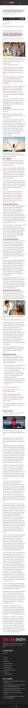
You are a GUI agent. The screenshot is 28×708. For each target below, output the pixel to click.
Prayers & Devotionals (10, 414)
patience (14, 255)
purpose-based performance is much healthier (15, 185)
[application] (14, 19)
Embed (8, 21)
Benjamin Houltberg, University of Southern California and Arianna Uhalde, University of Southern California (13, 38)
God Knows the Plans (7, 411)
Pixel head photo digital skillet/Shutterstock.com (14, 319)
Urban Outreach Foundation (9, 669)
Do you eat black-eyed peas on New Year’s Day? (13, 11)
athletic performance (7, 89)
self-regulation (21, 332)
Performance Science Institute (9, 92)
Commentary (20, 12)
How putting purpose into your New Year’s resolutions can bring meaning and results (13, 34)
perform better (20, 220)
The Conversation (21, 403)
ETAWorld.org (6, 672)
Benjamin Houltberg (7, 394)
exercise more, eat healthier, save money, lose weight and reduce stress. (13, 72)
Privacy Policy (6, 661)
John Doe (6, 696)
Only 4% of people (16, 80)
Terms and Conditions (8, 663)
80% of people (8, 76)
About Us (6, 657)
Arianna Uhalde (16, 397)
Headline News (6, 14)
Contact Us (5, 652)
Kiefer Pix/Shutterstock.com (9, 156)
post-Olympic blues (9, 271)
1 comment (12, 14)
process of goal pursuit (15, 247)
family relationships (19, 87)
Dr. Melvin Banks (7, 12)
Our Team (6, 659)
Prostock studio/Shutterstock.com (10, 64)
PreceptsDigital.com (8, 667)
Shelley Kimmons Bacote (9, 412)
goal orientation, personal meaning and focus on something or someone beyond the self (12, 195)
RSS (8, 23)
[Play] (4, 18)
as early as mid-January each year (14, 131)
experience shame (11, 265)
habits (4, 115)
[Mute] (20, 18)
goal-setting (18, 113)
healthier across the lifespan (17, 173)
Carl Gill (5, 688)
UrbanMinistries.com (8, 665)
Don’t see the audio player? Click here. (11, 26)
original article (6, 406)
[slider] (23, 19)
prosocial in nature (19, 339)
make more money (7, 171)
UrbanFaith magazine (8, 674)
